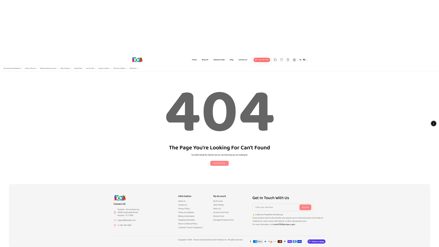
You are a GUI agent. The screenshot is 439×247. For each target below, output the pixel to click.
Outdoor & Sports (103, 68)
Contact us (182, 205)
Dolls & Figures (65, 68)
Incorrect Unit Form (221, 212)
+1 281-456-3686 (124, 225)
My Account (218, 201)
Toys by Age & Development (11, 68)
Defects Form (218, 216)
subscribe (305, 207)
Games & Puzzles (30, 68)
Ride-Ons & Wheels (119, 68)
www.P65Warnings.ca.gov (284, 224)
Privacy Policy (184, 209)
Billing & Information (186, 216)
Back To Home (219, 163)
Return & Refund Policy (187, 224)
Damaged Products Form (223, 220)
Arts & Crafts (90, 68)
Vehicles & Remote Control (48, 68)
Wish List (217, 209)
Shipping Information (186, 220)
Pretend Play (78, 68)
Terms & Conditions (186, 212)
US (300, 59)
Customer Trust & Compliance (190, 227)
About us (181, 201)
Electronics (133, 68)
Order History (218, 205)
